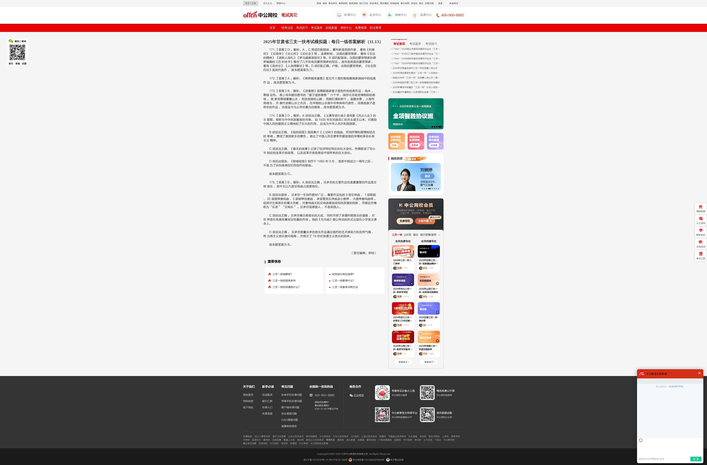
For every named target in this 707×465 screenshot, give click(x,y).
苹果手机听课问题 (291, 401)
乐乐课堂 (412, 436)
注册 (254, 3)
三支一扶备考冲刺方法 (345, 287)
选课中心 (426, 14)
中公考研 (303, 443)
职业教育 (375, 27)
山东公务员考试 (296, 436)
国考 (319, 3)
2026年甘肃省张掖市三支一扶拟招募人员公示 (415, 68)
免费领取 (405, 221)
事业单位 (332, 3)
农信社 (414, 3)
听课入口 (267, 407)
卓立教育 (350, 440)
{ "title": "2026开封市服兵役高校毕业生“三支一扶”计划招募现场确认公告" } (416, 63)
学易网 (293, 443)
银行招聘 (405, 3)
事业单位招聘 (249, 443)
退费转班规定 (289, 426)
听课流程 (267, 413)
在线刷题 (331, 27)
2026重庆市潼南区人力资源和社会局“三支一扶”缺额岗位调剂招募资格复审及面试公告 (416, 92)
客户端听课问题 (290, 407)
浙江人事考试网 (262, 436)
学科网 (423, 436)
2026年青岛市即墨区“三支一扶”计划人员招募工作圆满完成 (416, 87)
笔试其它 (289, 15)
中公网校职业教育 (319, 443)
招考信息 (287, 27)
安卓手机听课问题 (291, 395)
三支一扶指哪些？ (282, 274)
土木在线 (427, 440)
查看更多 (403, 362)
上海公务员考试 (369, 436)
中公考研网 (324, 436)
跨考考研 (455, 436)
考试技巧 (302, 27)
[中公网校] (260, 15)
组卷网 (397, 440)
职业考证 (374, 3)
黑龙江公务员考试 (315, 440)
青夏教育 (330, 440)
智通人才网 (289, 440)
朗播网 (382, 436)
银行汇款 (267, 401)
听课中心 (350, 14)
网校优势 (248, 401)
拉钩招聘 (276, 440)
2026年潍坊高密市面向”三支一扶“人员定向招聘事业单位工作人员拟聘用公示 (416, 73)
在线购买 (267, 395)
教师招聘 (343, 3)
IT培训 (438, 440)
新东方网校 (434, 436)
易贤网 (340, 440)
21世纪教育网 (385, 440)
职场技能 (394, 3)
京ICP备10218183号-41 (315, 460)
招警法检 (429, 3)
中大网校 (274, 443)
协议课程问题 (289, 413)
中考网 (246, 440)
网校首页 (248, 395)
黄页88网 (371, 440)
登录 (247, 3)
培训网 (300, 440)
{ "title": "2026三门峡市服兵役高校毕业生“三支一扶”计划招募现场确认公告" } (416, 54)
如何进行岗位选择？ (343, 274)
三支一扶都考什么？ (343, 280)
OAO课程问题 (289, 420)
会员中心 (375, 14)
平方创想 (407, 440)
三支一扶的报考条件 (284, 280)
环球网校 (263, 443)
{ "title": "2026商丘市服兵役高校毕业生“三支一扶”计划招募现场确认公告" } (416, 49)
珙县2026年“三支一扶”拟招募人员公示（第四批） (416, 77)
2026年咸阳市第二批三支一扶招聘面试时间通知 (416, 82)
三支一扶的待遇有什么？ (286, 287)
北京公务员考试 (340, 436)
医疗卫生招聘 (279, 436)
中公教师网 (449, 440)
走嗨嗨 (361, 440)
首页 (272, 27)
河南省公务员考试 (397, 436)
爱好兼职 (384, 3)
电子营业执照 (397, 460)
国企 (421, 3)
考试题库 (317, 27)
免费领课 (361, 27)
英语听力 (256, 440)
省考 (325, 3)
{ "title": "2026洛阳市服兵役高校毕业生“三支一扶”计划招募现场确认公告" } (416, 58)
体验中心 (401, 14)
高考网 (266, 440)
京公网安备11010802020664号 (368, 460)
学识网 (417, 440)
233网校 (355, 436)
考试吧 (284, 443)
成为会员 (267, 3)
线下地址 (248, 407)
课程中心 (346, 27)
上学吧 (445, 436)
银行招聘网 (311, 436)
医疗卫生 (363, 3)
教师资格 (353, 3)
